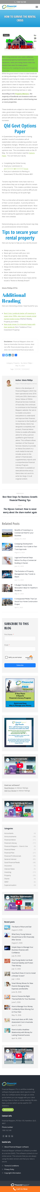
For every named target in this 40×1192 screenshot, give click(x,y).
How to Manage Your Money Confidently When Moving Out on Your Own (23, 1009)
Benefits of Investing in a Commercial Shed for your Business (24, 533)
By (26, 363)
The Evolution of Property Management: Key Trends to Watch (25, 574)
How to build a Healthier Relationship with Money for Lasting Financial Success (22, 1032)
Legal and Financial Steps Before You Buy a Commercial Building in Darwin (25, 560)
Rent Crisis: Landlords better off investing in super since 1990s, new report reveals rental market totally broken (20, 316)
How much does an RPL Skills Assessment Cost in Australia (22, 1020)
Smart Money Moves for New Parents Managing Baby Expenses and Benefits (22, 986)
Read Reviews (9, 788)
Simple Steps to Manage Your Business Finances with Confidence (22, 950)
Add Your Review (10, 791)
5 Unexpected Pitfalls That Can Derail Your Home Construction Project (26, 601)
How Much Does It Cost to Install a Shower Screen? (24, 974)
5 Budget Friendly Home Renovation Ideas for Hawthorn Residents (26, 588)
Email (6, 645)
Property (6, 35)
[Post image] (7, 533)
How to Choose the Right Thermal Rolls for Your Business (23, 997)
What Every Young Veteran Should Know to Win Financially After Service (23, 937)
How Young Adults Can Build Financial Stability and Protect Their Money (22, 963)
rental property (25, 369)
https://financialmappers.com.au (26, 384)
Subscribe (20, 665)
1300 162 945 (21, 2)
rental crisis (17, 369)
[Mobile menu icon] (37, 7)
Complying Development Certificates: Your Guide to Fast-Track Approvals (26, 546)
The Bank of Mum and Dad (21, 927)
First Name (8, 634)
